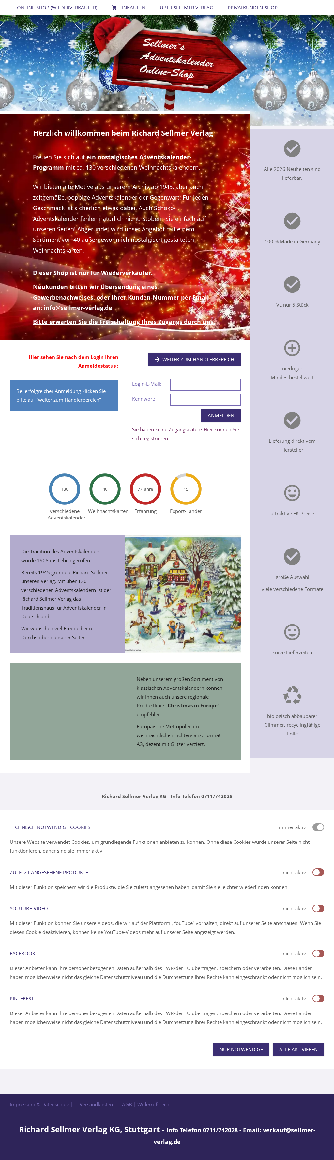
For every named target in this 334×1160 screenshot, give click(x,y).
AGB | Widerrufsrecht (146, 1104)
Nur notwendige (241, 1049)
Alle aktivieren (298, 1049)
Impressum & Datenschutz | (41, 1104)
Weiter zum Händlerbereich (198, 359)
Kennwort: (143, 398)
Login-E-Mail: (146, 383)
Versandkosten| (97, 1104)
